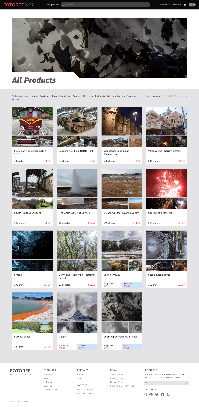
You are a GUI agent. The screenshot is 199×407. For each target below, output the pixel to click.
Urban (15, 99)
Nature (121, 96)
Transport (131, 96)
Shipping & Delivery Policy (122, 385)
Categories (51, 4)
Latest (34, 96)
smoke (156, 96)
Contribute (164, 4)
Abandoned (64, 96)
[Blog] (168, 395)
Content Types (50, 389)
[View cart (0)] (185, 4)
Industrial (100, 96)
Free (54, 96)
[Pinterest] (151, 395)
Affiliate (176, 4)
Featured (45, 96)
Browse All (49, 374)
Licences (48, 385)
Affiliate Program (85, 389)
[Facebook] (162, 395)
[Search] (63, 4)
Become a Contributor (87, 393)
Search (47, 378)
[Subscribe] (187, 383)
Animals (77, 96)
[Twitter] (157, 395)
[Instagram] (145, 395)
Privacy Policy (116, 378)
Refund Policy (116, 382)
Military (111, 96)
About (80, 374)
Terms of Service (118, 374)
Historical (88, 96)
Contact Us (82, 378)
